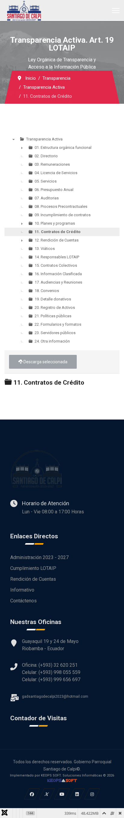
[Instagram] (92, 794)
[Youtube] (62, 794)
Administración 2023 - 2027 (39, 557)
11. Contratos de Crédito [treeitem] (57, 231)
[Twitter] (47, 794)
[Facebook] (32, 794)
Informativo (22, 590)
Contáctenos (23, 601)
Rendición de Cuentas (33, 579)
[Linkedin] (77, 794)
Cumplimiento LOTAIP (33, 568)
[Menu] (115, 10)
